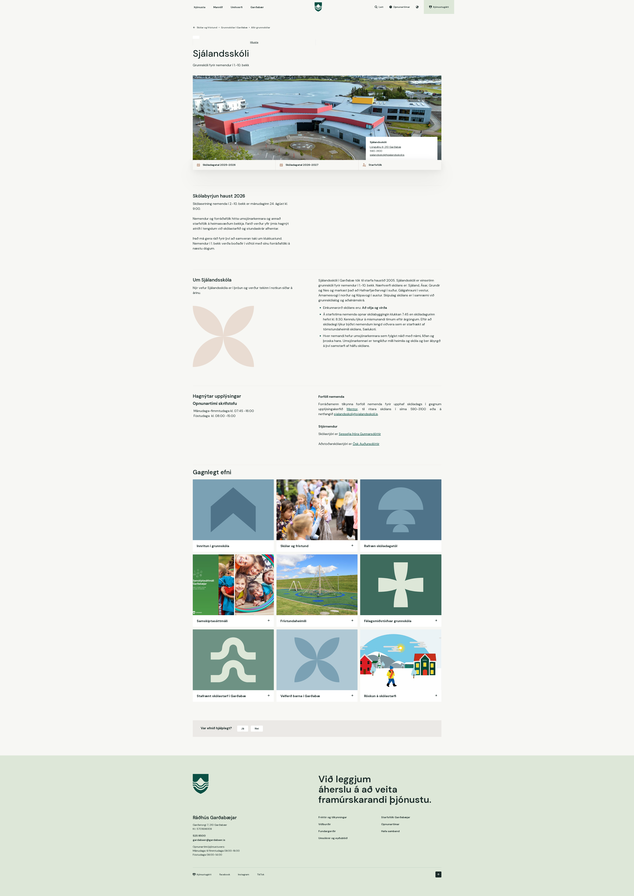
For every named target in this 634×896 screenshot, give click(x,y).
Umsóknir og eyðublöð (333, 838)
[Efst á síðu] (438, 874)
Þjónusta (199, 7)
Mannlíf (218, 7)
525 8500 (199, 835)
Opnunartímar (390, 824)
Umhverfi (236, 7)
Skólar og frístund (207, 27)
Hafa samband (390, 831)
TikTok (260, 874)
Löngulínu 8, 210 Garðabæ (385, 147)
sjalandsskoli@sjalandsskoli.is (387, 155)
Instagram (243, 874)
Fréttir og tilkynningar (332, 817)
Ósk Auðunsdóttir (366, 444)
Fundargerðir (327, 831)
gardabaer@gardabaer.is (209, 840)
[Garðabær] (318, 7)
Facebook (224, 874)
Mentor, (352, 409)
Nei (257, 728)
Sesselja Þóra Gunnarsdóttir (360, 434)
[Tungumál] (417, 7)
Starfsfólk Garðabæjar (395, 817)
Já (242, 728)
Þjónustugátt (204, 874)
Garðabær (257, 7)
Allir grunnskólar (260, 27)
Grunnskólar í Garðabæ (234, 27)
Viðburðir (324, 824)
